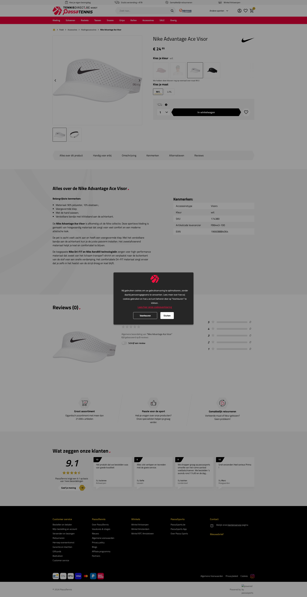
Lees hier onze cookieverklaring (155, 307)
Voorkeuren (145, 315)
